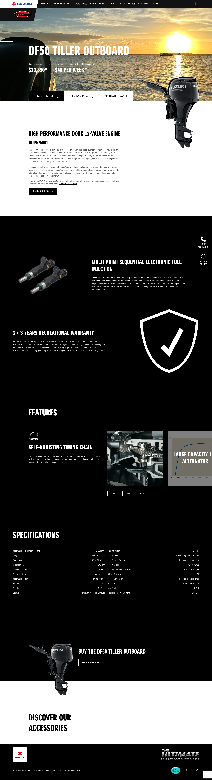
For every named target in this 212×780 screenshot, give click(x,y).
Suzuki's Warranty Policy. (68, 184)
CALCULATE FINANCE (115, 96)
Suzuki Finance (81, 4)
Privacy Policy (57, 770)
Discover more (43, 96)
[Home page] (22, 4)
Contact (131, 4)
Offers (122, 4)
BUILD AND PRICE (78, 96)
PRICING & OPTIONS (40, 191)
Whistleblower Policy (72, 770)
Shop (155, 4)
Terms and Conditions (41, 770)
